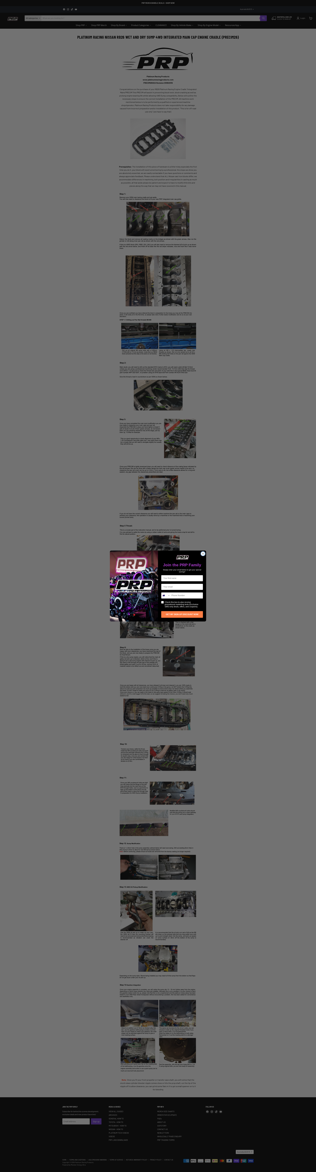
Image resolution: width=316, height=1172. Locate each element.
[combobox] (165, 595)
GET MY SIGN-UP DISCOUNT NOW (182, 614)
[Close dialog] (203, 554)
